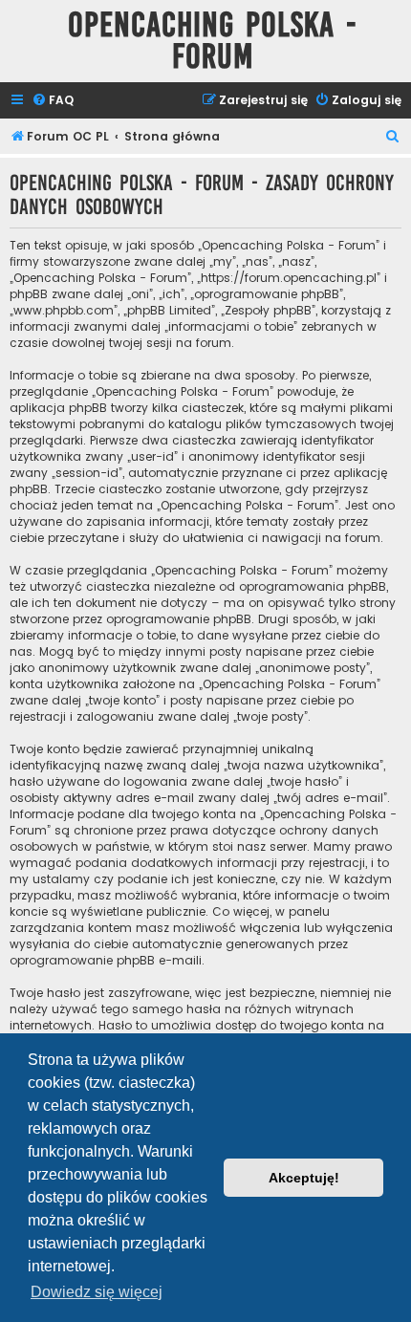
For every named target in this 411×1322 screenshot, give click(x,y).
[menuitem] (53, 101)
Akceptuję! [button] (304, 1177)
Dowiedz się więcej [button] (96, 1292)
